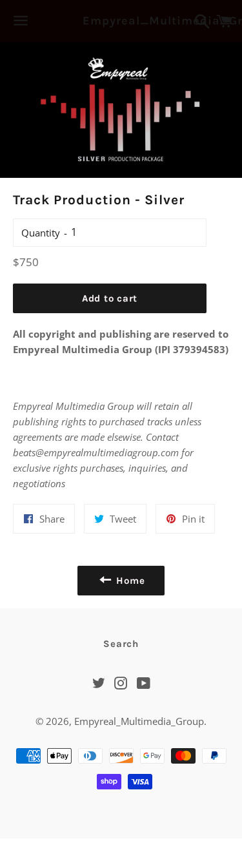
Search (121, 644)
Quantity (40, 232)
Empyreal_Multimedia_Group (121, 21)
